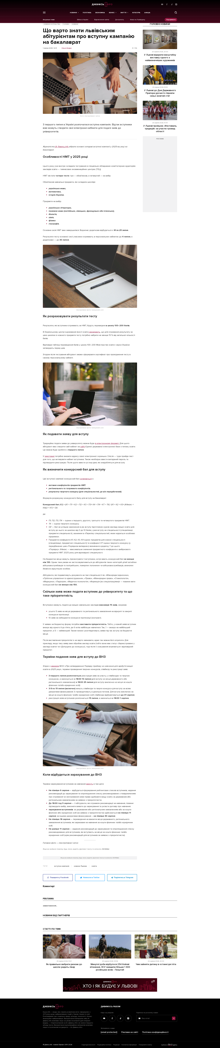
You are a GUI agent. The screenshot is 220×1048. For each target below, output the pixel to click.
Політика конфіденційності (155, 1032)
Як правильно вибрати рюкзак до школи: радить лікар (64, 965)
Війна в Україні (82, 20)
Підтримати (171, 20)
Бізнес (112, 13)
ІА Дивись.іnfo (62, 146)
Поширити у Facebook (59, 877)
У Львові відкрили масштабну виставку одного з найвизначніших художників (160, 57)
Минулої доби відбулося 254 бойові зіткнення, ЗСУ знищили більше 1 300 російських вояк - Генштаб (110, 967)
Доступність (119, 20)
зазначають (94, 332)
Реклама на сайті (129, 1032)
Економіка (100, 13)
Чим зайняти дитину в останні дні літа (156, 964)
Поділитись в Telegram (123, 877)
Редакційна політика (104, 1045)
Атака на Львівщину (137, 20)
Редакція (116, 1045)
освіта (94, 866)
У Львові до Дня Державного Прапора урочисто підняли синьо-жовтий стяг (160, 93)
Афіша (147, 13)
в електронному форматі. (107, 443)
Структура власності (88, 1045)
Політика (87, 13)
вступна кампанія (61, 866)
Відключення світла (101, 20)
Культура (136, 13)
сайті (82, 446)
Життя (123, 13)
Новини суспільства (52, 24)
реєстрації (50, 456)
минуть (89, 784)
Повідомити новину (145, 1045)
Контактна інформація (129, 1045)
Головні (66, 24)
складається (86, 478)
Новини (73, 13)
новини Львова (80, 866)
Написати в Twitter (91, 877)
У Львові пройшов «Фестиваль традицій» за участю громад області (160, 129)
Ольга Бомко (67, 48)
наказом (55, 666)
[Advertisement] (160, 175)
